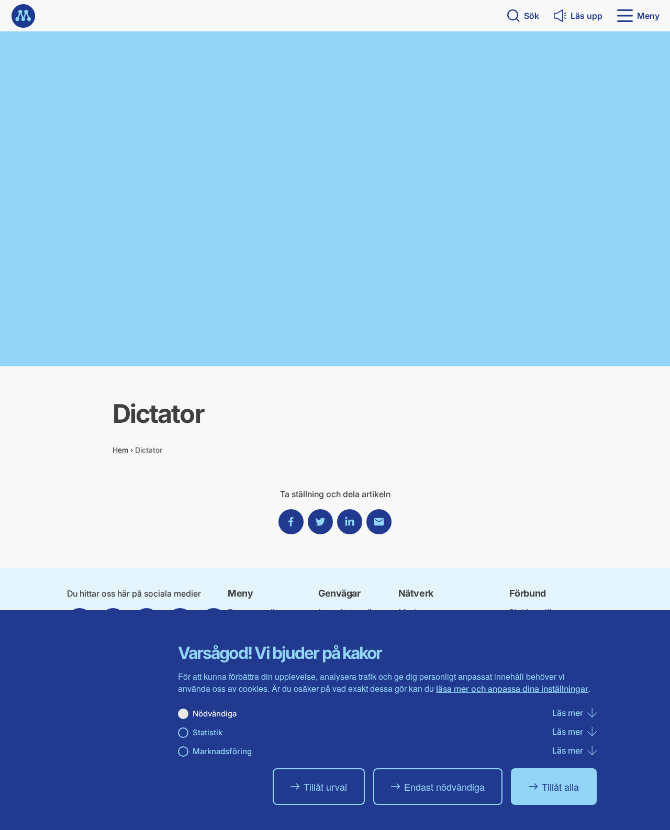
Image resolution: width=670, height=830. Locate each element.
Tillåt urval (325, 786)
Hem (120, 449)
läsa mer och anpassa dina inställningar (512, 688)
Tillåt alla (560, 786)
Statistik (207, 732)
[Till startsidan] (23, 16)
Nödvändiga (215, 714)
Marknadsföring (222, 751)
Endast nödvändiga (444, 786)
